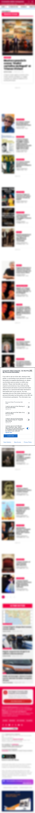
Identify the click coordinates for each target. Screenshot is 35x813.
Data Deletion (7, 442)
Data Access (17, 442)
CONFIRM (10, 436)
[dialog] (17, 406)
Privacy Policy (28, 442)
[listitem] (17, 402)
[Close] (31, 371)
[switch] (28, 407)
